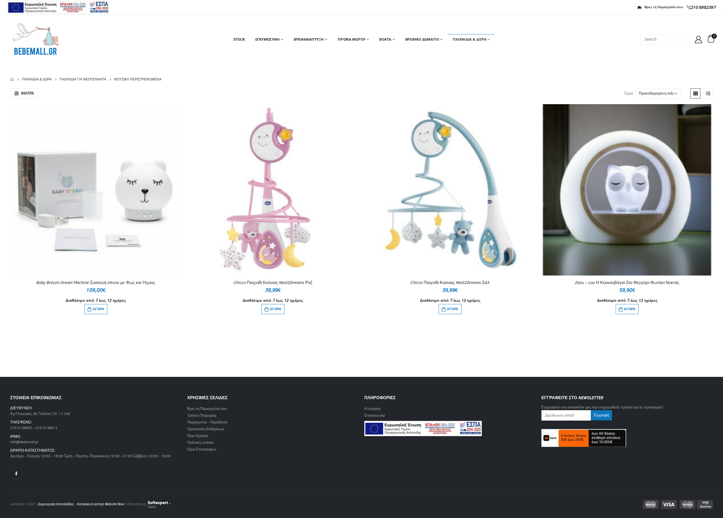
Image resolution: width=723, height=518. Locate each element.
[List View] (708, 93)
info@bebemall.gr (24, 442)
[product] (96, 190)
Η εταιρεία (372, 408)
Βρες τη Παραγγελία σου (663, 7)
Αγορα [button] (98, 309)
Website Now (114, 504)
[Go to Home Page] (12, 79)
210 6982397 (703, 7)
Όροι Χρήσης (197, 435)
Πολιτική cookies (200, 442)
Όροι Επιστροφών (201, 449)
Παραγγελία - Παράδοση (207, 422)
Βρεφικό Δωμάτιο (422, 39)
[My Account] (698, 39)
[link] (423, 426)
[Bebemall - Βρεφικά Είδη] (35, 39)
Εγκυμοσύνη (267, 39)
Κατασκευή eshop (90, 504)
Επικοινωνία (374, 415)
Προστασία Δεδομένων (206, 429)
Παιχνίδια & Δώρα (469, 39)
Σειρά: (628, 93)
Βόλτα (385, 39)
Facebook (16, 473)
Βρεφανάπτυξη (309, 39)
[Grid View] (695, 93)
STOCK (239, 39)
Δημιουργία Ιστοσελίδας (56, 504)
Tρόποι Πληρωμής (201, 415)
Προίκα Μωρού (351, 39)
